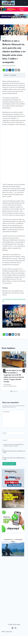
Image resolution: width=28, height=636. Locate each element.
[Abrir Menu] (21, 3)
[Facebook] (12, 628)
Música (4, 37)
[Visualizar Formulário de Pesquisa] (25, 3)
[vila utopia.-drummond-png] (13, 545)
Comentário (6, 411)
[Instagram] (15, 628)
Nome (5, 433)
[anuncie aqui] (14, 18)
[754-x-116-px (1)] (14, 11)
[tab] (12, 391)
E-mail (5, 440)
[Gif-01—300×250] (13, 478)
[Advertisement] (14, 142)
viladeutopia (7, 384)
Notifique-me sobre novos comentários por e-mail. (14, 451)
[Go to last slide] (4, 370)
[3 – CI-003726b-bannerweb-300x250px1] (13, 498)
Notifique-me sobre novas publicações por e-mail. (14, 458)
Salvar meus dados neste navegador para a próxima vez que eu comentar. (14, 445)
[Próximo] (24, 370)
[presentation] (14, 359)
